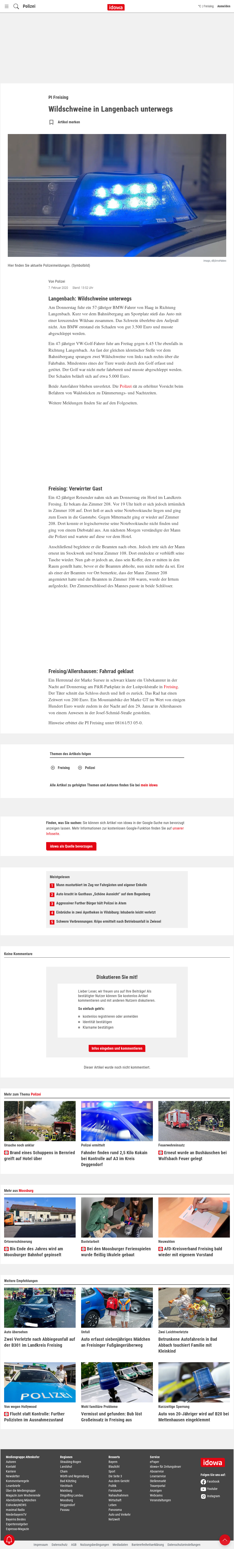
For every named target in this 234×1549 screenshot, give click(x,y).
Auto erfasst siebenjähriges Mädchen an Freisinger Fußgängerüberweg (115, 1342)
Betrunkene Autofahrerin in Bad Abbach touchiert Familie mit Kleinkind (187, 1345)
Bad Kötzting (68, 1481)
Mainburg (66, 1490)
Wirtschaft (115, 1500)
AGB (74, 1544)
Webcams (156, 1495)
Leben (113, 1505)
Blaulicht (114, 1466)
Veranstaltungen (160, 1500)
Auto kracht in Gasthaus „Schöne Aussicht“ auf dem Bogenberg (103, 894)
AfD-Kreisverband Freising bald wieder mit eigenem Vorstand (190, 1251)
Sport (112, 1471)
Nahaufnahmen (118, 1495)
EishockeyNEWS (16, 1505)
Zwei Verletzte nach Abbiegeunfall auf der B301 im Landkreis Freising (39, 1342)
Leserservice (158, 1476)
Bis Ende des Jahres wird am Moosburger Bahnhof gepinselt (33, 1251)
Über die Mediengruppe (21, 1490)
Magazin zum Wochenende (23, 1495)
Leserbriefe (13, 1486)
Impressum (41, 1544)
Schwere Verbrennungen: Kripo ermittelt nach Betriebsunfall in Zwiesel (108, 921)
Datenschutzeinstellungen (184, 1544)
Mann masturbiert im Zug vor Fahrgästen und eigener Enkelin (101, 885)
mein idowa (149, 785)
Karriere (11, 1471)
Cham (64, 1471)
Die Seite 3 (115, 1476)
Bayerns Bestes (16, 1519)
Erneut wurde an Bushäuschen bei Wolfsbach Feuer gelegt (192, 1155)
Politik (112, 1486)
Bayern (113, 1462)
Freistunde (115, 1490)
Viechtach (66, 1486)
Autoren (11, 1462)
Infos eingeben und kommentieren (117, 1048)
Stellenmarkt (158, 1481)
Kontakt (11, 1466)
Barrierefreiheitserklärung (148, 1544)
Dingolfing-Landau (71, 1495)
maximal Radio (15, 1510)
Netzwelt (114, 1519)
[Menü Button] (7, 6)
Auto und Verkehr (119, 1514)
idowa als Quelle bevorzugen (71, 846)
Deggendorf (67, 1505)
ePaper (154, 1462)
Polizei (29, 6)
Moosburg (26, 1190)
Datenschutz (59, 1544)
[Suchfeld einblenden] (16, 6)
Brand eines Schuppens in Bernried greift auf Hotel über (39, 1155)
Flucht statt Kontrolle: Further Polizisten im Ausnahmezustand (34, 1417)
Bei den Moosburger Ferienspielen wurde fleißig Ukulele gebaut (116, 1251)
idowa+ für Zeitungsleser (165, 1466)
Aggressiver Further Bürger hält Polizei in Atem (91, 903)
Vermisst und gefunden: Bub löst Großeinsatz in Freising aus (111, 1417)
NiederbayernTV (16, 1514)
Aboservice (157, 1471)
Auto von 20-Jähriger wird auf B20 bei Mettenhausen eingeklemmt (193, 1417)
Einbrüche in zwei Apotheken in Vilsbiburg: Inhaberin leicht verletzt (106, 912)
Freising (171, 686)
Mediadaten (120, 1544)
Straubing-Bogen (70, 1462)
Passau (64, 1510)
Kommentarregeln (17, 1481)
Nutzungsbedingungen (94, 1544)
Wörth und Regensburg (74, 1476)
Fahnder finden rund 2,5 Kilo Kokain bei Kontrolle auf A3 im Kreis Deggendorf (114, 1158)
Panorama (115, 1510)
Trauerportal (157, 1486)
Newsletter (13, 1476)
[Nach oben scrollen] (224, 1539)
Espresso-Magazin (17, 1529)
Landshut (66, 1466)
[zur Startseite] (214, 1461)
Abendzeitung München (21, 1500)
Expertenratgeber (17, 1524)
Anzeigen (156, 1490)
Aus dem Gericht (119, 1481)
